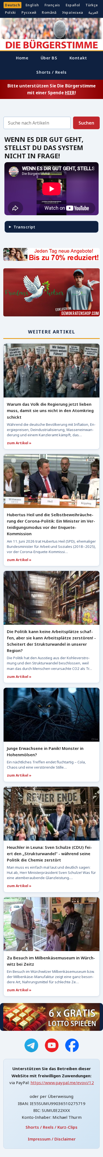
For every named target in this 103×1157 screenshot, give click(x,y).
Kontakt (78, 57)
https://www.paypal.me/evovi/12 (62, 1082)
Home (22, 57)
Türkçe (91, 5)
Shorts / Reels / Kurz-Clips (51, 1127)
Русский (29, 12)
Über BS (49, 57)
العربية (93, 12)
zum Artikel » (19, 442)
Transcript (24, 227)
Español (73, 5)
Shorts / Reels (51, 72)
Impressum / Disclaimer (52, 1139)
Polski (10, 12)
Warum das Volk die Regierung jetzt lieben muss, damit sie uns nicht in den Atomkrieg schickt (50, 410)
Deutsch (12, 5)
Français (52, 5)
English (32, 5)
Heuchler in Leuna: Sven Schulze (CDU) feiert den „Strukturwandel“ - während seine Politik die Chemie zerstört (49, 853)
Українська (72, 12)
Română (49, 12)
